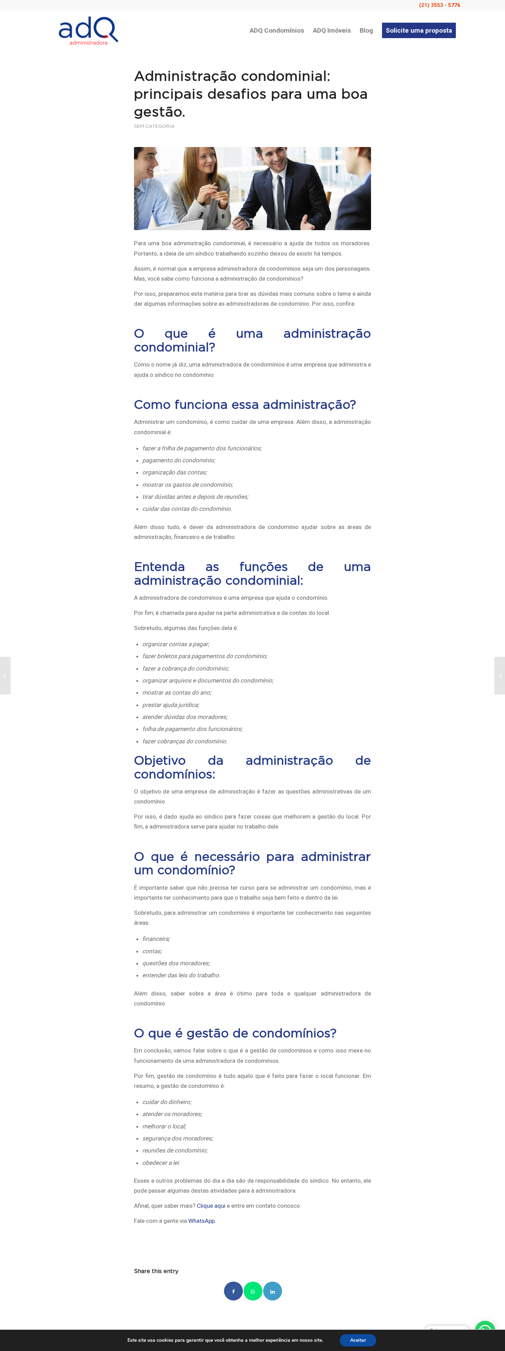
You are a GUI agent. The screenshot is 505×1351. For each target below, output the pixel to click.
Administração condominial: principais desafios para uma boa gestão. (251, 94)
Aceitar (358, 1340)
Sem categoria (154, 126)
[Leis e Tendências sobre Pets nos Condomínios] (5, 676)
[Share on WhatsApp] (253, 1291)
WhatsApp (201, 1220)
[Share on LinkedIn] (272, 1291)
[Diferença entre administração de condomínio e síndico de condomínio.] (499, 676)
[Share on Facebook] (233, 1291)
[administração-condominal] (252, 188)
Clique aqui (211, 1205)
